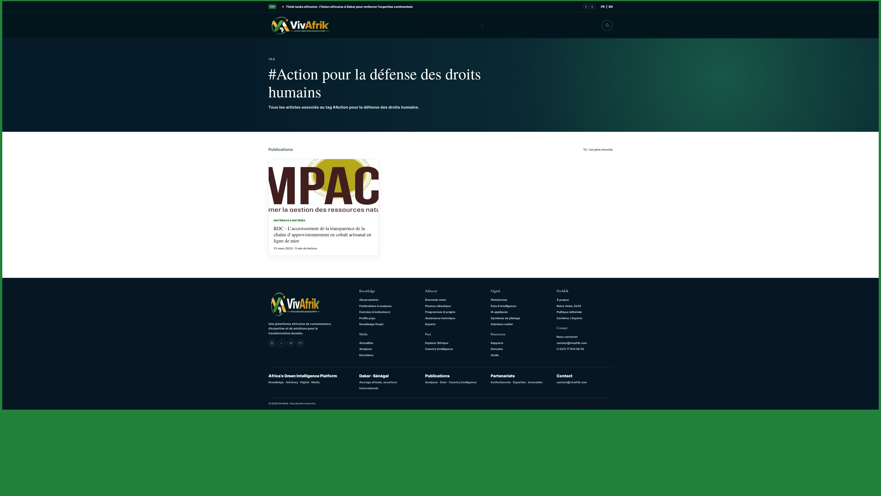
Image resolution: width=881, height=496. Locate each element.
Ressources (534, 25)
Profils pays (367, 318)
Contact (581, 25)
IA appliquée (499, 312)
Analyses (365, 349)
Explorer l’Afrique (436, 343)
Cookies (607, 403)
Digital (468, 25)
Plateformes (499, 300)
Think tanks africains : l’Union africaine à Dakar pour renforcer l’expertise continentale (349, 6)
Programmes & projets (440, 312)
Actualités (366, 343)
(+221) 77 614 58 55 (570, 349)
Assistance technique (440, 318)
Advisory (447, 25)
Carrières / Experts (569, 318)
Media (496, 25)
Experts (430, 324)
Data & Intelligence (503, 306)
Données (497, 349)
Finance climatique (438, 306)
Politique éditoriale (569, 312)
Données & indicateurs (374, 312)
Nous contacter (567, 336)
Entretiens (366, 355)
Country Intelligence (439, 349)
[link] (272, 343)
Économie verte (435, 300)
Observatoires (369, 300)
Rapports (497, 343)
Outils (495, 355)
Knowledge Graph (371, 324)
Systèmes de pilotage (505, 318)
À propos (559, 25)
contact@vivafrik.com (572, 343)
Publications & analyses (375, 306)
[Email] (300, 343)
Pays (512, 25)
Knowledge (421, 25)
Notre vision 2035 (569, 306)
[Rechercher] (607, 25)
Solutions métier (502, 324)
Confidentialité (557, 403)
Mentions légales (530, 403)
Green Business (504, 403)
